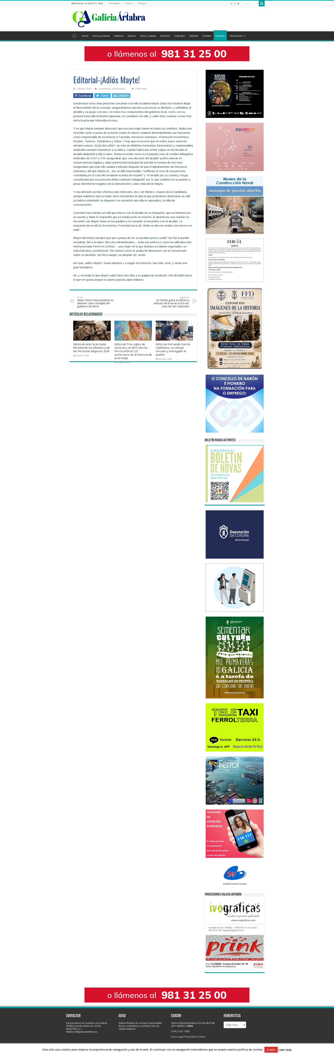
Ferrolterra (114, 3)
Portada (74, 35)
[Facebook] (235, 3)
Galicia (132, 35)
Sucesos (165, 35)
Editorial (220, 35)
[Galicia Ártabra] (109, 18)
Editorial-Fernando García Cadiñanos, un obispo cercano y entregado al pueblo (173, 349)
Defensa (118, 35)
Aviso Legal (177, 1036)
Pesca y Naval (101, 35)
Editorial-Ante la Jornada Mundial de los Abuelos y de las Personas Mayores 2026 (91, 348)
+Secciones (236, 35)
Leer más (285, 1049)
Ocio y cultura (148, 35)
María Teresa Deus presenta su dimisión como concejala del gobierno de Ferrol (95, 302)
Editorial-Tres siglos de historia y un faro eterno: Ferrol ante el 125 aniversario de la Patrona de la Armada (133, 351)
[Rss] (231, 3)
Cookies (200, 1036)
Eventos (207, 35)
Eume (128, 3)
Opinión (193, 35)
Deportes (180, 35)
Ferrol (85, 35)
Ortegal (142, 3)
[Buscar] (262, 3)
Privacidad (190, 1036)
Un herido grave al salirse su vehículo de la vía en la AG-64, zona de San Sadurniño (171, 302)
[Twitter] (238, 3)
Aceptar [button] (271, 1049)
